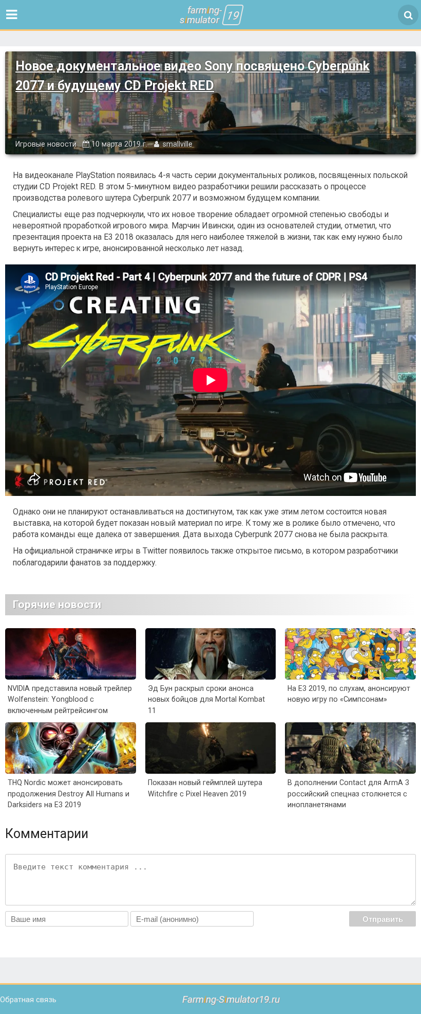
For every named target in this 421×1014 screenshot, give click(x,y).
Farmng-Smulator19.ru (231, 999)
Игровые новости (45, 144)
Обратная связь (28, 999)
